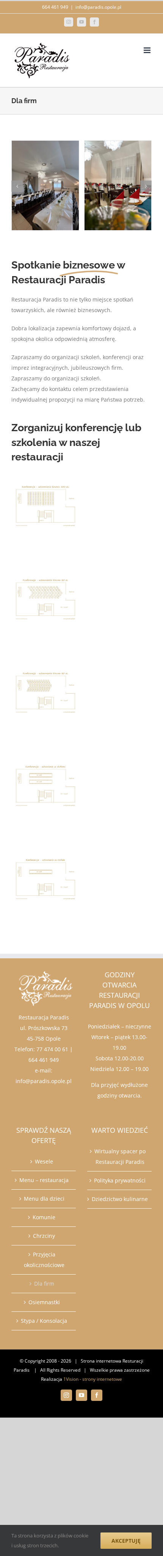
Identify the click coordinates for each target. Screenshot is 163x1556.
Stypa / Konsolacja (44, 1320)
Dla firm (44, 1283)
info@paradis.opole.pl (98, 7)
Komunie (44, 1217)
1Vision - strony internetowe (92, 1379)
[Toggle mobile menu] (148, 50)
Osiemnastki (44, 1302)
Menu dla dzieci (44, 1198)
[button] (17, 186)
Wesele (44, 1161)
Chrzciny (44, 1235)
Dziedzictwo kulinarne (120, 1199)
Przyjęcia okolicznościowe (44, 1260)
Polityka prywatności (120, 1180)
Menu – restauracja (44, 1180)
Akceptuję (126, 1540)
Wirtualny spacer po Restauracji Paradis (120, 1156)
